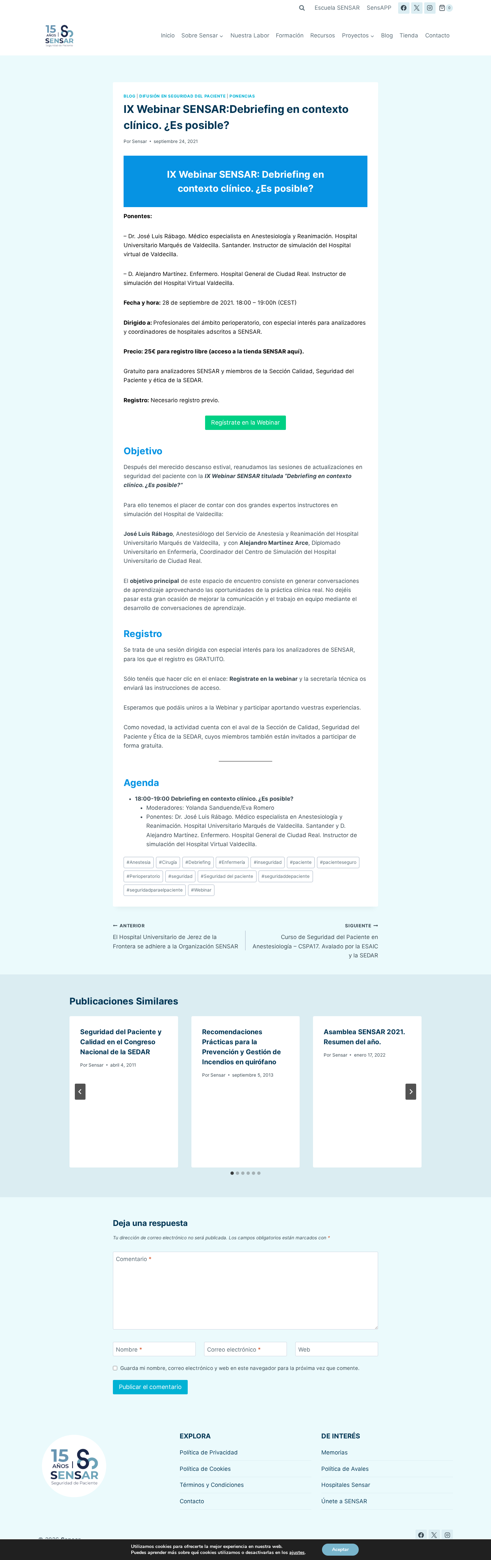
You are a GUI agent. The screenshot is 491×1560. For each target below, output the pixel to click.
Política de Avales (345, 1468)
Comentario (134, 1259)
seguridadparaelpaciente (155, 890)
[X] (417, 8)
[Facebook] (404, 8)
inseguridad (268, 862)
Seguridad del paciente (227, 876)
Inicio (168, 35)
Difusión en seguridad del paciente (182, 96)
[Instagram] (430, 8)
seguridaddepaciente (286, 876)
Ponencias (242, 96)
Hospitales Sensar (345, 1484)
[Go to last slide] (80, 1092)
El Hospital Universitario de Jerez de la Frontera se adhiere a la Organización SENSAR (175, 936)
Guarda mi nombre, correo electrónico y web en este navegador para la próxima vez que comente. (239, 1368)
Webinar (201, 890)
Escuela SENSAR (337, 7)
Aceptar (340, 1549)
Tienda (408, 35)
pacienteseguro (338, 862)
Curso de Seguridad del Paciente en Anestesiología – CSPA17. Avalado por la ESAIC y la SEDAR (315, 941)
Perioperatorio (143, 876)
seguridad (180, 876)
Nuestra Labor (249, 35)
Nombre (129, 1349)
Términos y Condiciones (212, 1484)
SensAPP (379, 7)
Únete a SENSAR (344, 1501)
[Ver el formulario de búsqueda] (302, 8)
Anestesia (139, 862)
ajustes (297, 1553)
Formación (290, 35)
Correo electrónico (234, 1349)
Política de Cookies (205, 1468)
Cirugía (168, 862)
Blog (387, 35)
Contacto (437, 35)
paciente (301, 862)
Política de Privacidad (209, 1452)
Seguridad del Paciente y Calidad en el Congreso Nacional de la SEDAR (121, 1042)
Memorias (334, 1452)
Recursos (322, 35)
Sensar (139, 141)
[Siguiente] (410, 1092)
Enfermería (232, 862)
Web (304, 1349)
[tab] (232, 1173)
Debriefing (197, 862)
